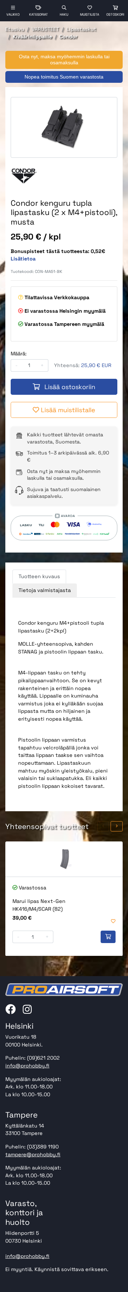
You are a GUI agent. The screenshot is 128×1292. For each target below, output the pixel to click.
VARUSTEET (45, 29)
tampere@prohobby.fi (32, 1154)
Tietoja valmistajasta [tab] (44, 590)
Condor (68, 36)
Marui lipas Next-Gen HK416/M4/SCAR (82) (38, 905)
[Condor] (24, 176)
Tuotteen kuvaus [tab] (39, 576)
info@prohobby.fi (27, 1065)
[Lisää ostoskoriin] (108, 937)
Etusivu (14, 29)
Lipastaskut (81, 29)
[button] (103, 826)
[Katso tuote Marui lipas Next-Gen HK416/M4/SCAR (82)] (64, 859)
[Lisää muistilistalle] (113, 921)
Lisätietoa (23, 258)
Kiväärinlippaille (32, 36)
